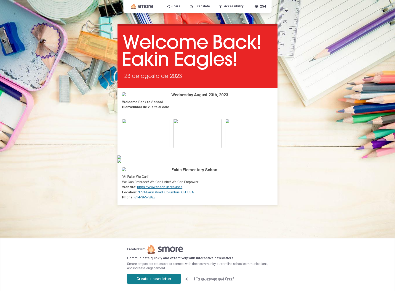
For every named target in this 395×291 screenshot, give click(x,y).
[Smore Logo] (142, 6)
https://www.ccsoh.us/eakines (159, 187)
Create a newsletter (153, 279)
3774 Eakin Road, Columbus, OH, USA (166, 192)
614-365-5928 (144, 197)
